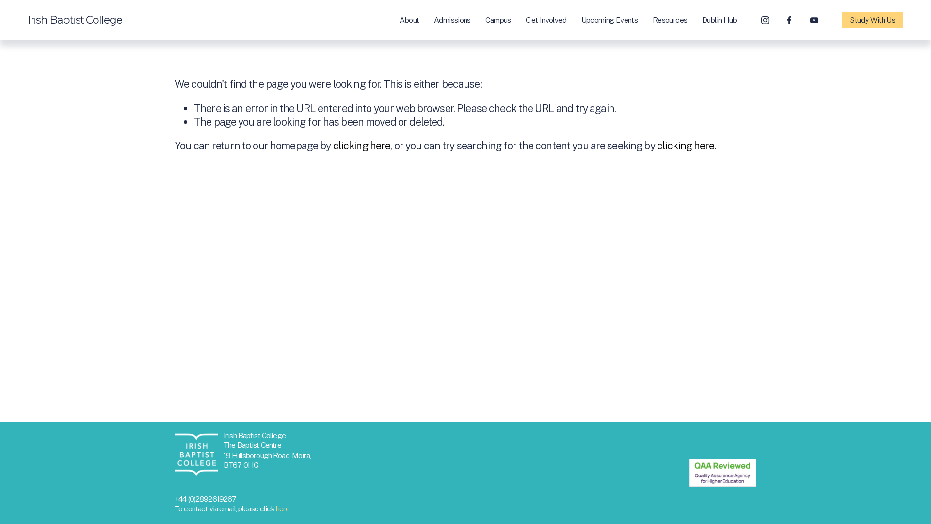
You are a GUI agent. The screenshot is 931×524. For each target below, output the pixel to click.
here (283, 508)
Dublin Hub (719, 20)
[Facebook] (789, 20)
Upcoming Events (609, 20)
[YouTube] (814, 20)
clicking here (362, 145)
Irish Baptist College (75, 20)
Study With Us (872, 20)
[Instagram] (765, 20)
